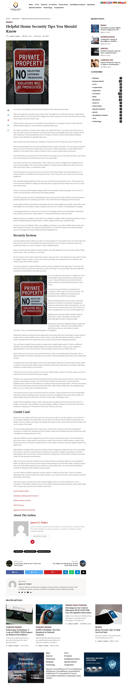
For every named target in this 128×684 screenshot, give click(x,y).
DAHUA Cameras (68, 671)
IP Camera (53, 5)
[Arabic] (101, 2)
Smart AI (44, 5)
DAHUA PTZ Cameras (57, 673)
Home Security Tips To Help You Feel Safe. (107, 631)
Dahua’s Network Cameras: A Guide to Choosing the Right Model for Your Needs (111, 64)
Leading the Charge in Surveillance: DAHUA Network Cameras (109, 41)
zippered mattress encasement (24, 510)
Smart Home (63, 5)
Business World (107, 81)
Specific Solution (35, 8)
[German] (115, 2)
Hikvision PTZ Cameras (67, 669)
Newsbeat (91, 5)
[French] (112, 2)
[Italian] (117, 2)
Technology (47, 8)
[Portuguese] (120, 2)
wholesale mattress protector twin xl (26, 496)
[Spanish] (125, 2)
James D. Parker (14, 36)
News (31, 5)
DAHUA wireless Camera (22, 500)
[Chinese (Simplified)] (104, 2)
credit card (18, 551)
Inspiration (106, 91)
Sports (106, 112)
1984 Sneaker (57, 676)
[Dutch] (107, 2)
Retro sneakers (67, 676)
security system (30, 551)
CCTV (37, 5)
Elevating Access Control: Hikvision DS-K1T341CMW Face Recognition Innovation (78, 610)
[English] (109, 2)
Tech (106, 118)
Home (8, 19)
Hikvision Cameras (52, 669)
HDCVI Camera (19, 505)
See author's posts (40, 536)
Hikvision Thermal (56, 671)
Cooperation (59, 8)
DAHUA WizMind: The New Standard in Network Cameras (48, 632)
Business (106, 78)
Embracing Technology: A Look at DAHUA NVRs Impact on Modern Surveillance (19, 632)
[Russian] (122, 2)
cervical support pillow (21, 491)
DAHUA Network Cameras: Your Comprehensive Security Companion (111, 53)
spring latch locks (43, 551)
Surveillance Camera (77, 5)
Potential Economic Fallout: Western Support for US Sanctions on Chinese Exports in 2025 (111, 31)
